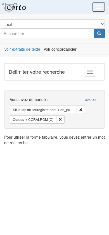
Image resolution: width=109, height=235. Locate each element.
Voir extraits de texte (22, 49)
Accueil (90, 99)
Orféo (21, 7)
